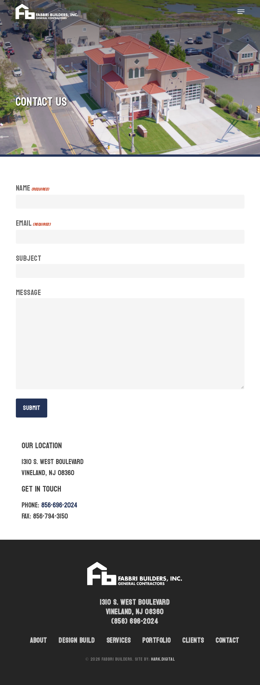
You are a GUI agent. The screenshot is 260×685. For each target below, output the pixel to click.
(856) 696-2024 (134, 621)
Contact (227, 640)
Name (32, 189)
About (38, 640)
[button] (240, 12)
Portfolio (156, 640)
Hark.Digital (163, 659)
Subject (29, 258)
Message (28, 292)
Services (119, 640)
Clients (193, 640)
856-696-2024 (59, 505)
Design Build (77, 640)
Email (33, 224)
